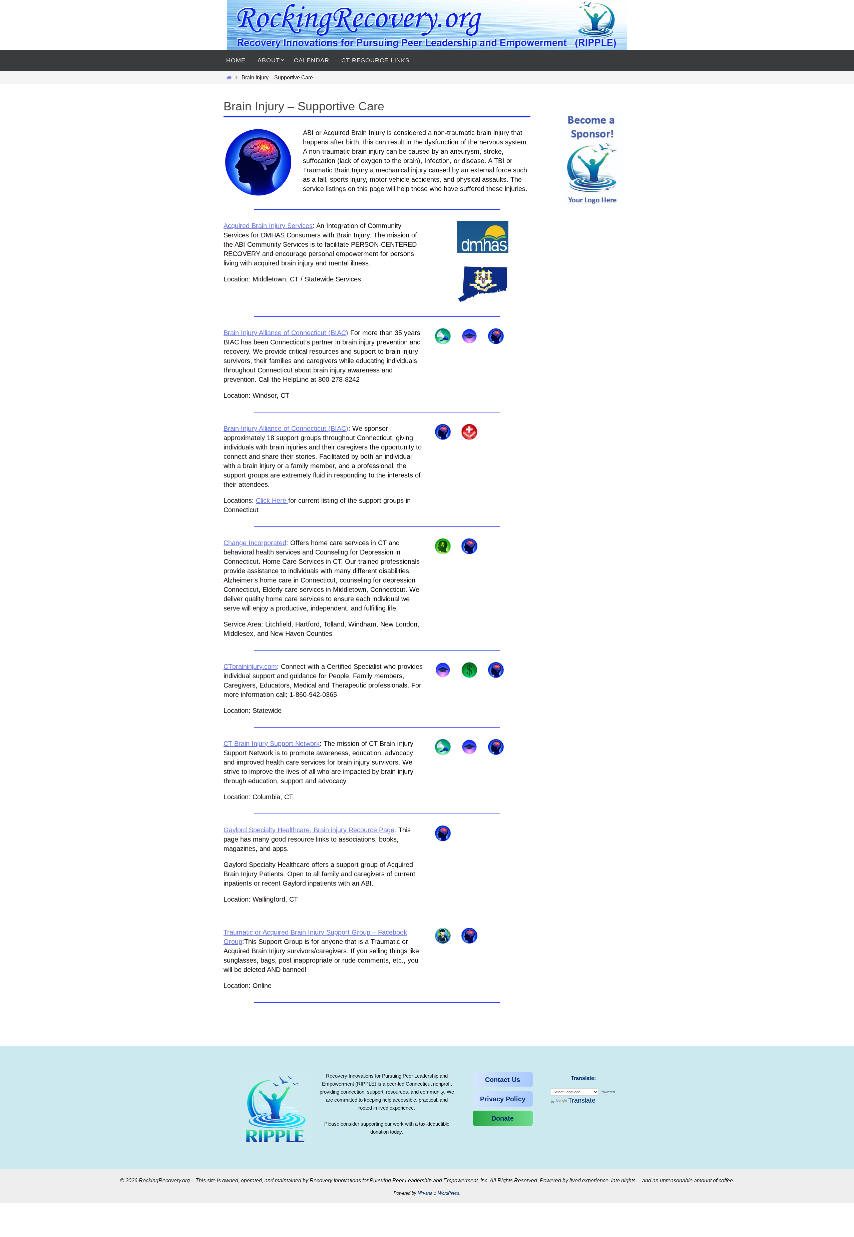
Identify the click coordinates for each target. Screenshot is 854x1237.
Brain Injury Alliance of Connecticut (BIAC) (286, 332)
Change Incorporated (255, 542)
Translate (581, 1100)
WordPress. (449, 1193)
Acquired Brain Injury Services (268, 225)
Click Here (271, 500)
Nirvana (425, 1193)
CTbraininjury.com (250, 666)
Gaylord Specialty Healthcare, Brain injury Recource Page (309, 830)
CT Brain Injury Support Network (272, 743)
